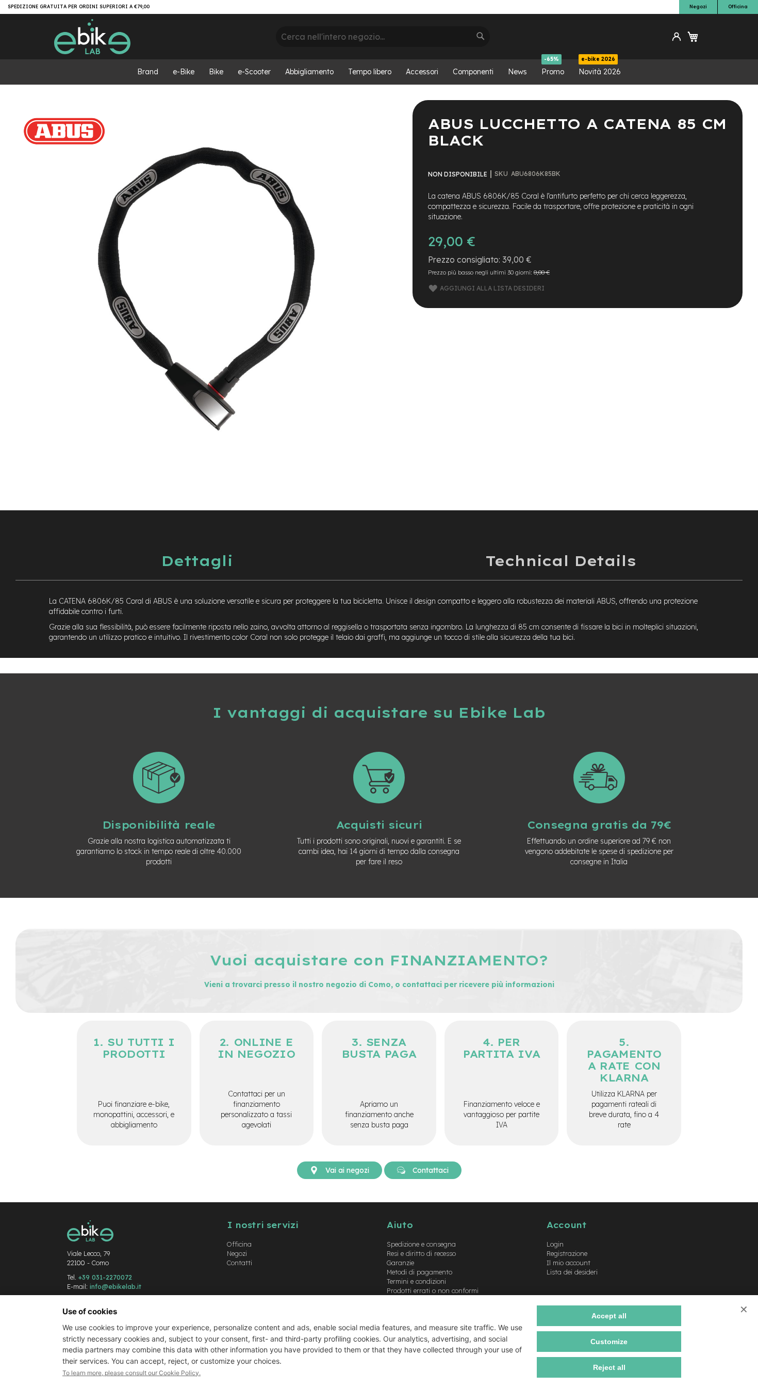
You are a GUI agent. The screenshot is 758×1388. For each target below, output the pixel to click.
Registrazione (567, 1253)
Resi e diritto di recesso (421, 1253)
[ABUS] (64, 159)
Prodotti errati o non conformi (433, 1290)
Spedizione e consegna (421, 1244)
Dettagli (197, 560)
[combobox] (383, 36)
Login (555, 1244)
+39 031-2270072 (105, 1277)
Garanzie (400, 1262)
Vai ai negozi (346, 1170)
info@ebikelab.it (115, 1286)
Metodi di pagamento (419, 1272)
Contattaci (429, 1170)
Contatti (239, 1262)
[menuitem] (148, 72)
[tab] (197, 560)
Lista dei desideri (572, 1272)
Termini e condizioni (416, 1281)
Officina (738, 6)
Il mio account (568, 1262)
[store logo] (161, 36)
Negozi (698, 6)
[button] (676, 36)
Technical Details (560, 560)
